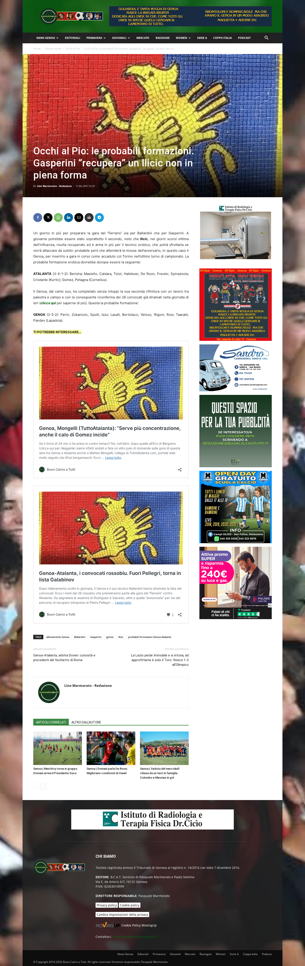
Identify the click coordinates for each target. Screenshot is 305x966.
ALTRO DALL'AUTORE (86, 722)
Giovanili (119, 38)
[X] (48, 217)
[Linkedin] (68, 217)
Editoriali (72, 38)
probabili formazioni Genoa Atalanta (149, 637)
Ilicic (120, 637)
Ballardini (79, 637)
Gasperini (95, 637)
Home (37, 48)
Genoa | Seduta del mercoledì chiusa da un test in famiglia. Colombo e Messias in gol (160, 773)
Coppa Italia (222, 38)
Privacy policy (107, 905)
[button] (266, 38)
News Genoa (45, 38)
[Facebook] (37, 217)
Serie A (202, 38)
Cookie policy (129, 905)
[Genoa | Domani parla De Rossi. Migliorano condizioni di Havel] (111, 748)
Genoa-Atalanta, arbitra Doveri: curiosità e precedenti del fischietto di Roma (64, 657)
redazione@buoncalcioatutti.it (135, 937)
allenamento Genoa (57, 637)
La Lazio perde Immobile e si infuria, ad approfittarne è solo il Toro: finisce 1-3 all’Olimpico (160, 660)
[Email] (78, 217)
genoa (109, 637)
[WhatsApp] (58, 217)
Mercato (142, 38)
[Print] (89, 217)
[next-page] (43, 786)
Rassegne (163, 38)
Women (181, 38)
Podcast (244, 38)
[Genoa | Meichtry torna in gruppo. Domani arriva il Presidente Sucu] (57, 748)
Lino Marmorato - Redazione (54, 186)
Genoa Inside (53, 48)
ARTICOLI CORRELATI (51, 722)
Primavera (94, 38)
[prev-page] (36, 786)
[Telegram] (99, 217)
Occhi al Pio (73, 48)
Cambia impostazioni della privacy (122, 914)
